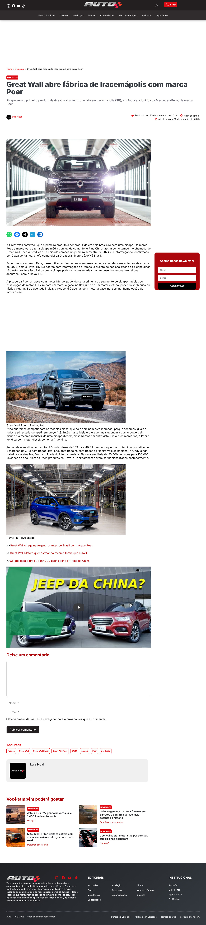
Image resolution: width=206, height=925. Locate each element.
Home (9, 69)
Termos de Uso (168, 917)
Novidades (33, 809)
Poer (94, 751)
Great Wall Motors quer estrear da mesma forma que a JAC (48, 553)
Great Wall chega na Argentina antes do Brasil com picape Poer (51, 545)
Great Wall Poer (60, 751)
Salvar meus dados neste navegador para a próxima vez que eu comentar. (57, 719)
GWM (74, 751)
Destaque (19, 69)
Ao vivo (171, 4)
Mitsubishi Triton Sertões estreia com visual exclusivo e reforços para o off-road (50, 837)
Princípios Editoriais (121, 917)
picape (84, 751)
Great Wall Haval (40, 751)
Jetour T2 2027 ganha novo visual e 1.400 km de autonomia (49, 814)
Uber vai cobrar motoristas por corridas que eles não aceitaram (124, 837)
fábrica (11, 751)
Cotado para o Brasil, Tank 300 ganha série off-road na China (50, 560)
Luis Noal (17, 116)
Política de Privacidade (146, 917)
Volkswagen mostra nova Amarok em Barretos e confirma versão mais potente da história (122, 814)
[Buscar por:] (156, 5)
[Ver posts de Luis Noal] (8, 117)
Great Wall (24, 751)
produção (105, 751)
